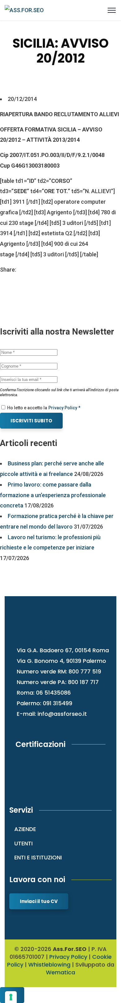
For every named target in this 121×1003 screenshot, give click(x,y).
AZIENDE (25, 829)
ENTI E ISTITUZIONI (38, 857)
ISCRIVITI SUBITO (31, 420)
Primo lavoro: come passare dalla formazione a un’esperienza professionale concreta (53, 495)
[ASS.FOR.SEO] (24, 10)
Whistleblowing (49, 964)
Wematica (60, 972)
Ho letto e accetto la (26, 407)
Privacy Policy (68, 957)
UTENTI (23, 843)
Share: (8, 269)
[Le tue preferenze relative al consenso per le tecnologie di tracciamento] (11, 997)
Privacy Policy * (64, 407)
